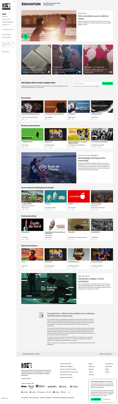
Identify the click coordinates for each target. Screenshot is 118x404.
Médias (107, 369)
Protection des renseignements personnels (63, 397)
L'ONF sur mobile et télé (27, 383)
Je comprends (96, 399)
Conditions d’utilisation (65, 338)
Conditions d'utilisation (45, 397)
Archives (91, 372)
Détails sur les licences (105, 354)
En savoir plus (106, 399)
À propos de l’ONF (26, 378)
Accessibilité (24, 397)
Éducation (31, 4)
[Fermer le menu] (14, 1)
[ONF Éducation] (6, 6)
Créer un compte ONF (65, 363)
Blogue (90, 363)
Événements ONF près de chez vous (69, 372)
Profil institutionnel (34, 397)
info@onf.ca (65, 342)
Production (91, 374)
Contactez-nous (109, 363)
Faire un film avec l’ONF (66, 374)
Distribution (92, 366)
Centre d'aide (108, 366)
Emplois (107, 372)
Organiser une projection (66, 377)
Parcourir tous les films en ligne (68, 369)
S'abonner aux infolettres (66, 366)
